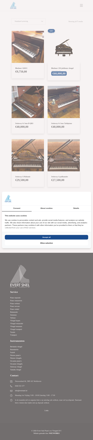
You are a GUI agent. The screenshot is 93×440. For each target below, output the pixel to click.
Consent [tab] (16, 208)
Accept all (46, 237)
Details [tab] (76, 208)
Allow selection (46, 243)
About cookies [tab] (46, 208)
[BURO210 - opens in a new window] (79, 198)
